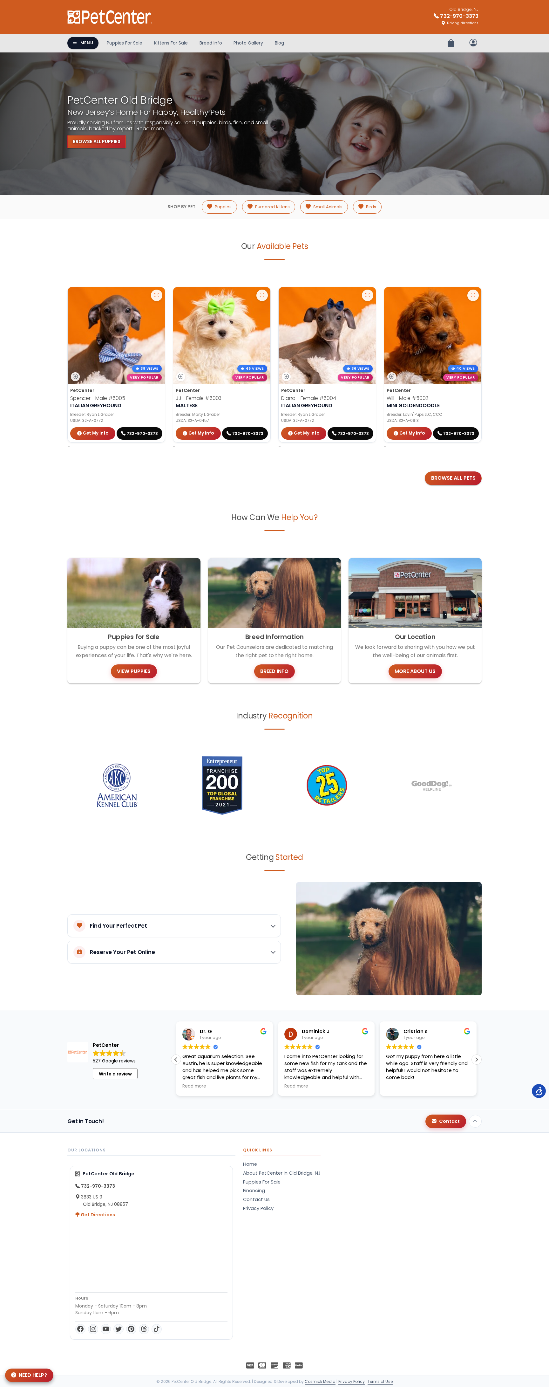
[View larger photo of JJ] (262, 295)
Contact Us (256, 1199)
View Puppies (134, 671)
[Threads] (144, 1329)
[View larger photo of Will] (473, 295)
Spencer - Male (97, 398)
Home (250, 1164)
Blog (279, 43)
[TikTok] (157, 1329)
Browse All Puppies (96, 141)
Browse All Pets (453, 478)
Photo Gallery (248, 43)
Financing (254, 1190)
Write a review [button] (115, 1074)
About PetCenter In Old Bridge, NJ (282, 1173)
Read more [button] (194, 1086)
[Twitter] (118, 1329)
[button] (476, 1059)
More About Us (415, 671)
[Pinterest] (131, 1329)
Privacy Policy (258, 1208)
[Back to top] (475, 1121)
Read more (150, 129)
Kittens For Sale (171, 43)
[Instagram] (93, 1329)
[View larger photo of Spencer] (156, 295)
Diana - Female (308, 398)
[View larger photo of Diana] (367, 295)
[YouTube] (106, 1329)
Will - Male (407, 398)
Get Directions (97, 1215)
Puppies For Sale (124, 43)
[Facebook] (80, 1329)
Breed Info (211, 43)
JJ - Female (198, 398)
